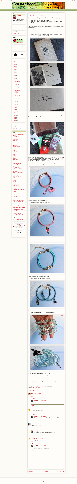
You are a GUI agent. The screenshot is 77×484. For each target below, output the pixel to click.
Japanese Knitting (16, 136)
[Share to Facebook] (50, 386)
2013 (15, 109)
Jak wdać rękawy (16, 197)
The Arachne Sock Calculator (18, 168)
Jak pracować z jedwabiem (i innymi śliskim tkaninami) (18, 205)
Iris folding (14, 180)
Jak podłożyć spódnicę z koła (18, 201)
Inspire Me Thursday (16, 146)
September (17, 86)
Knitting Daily (15, 140)
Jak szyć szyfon (15, 196)
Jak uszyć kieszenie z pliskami (18, 209)
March (16, 104)
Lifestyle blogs (15, 184)
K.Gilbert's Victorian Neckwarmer (18, 177)
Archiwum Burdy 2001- (17, 215)
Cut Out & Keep (15, 151)
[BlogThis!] (48, 386)
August (16, 87)
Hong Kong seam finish (17, 192)
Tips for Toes (15, 169)
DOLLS (36, 9)
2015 (15, 78)
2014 (15, 80)
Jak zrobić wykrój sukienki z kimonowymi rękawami (17, 195)
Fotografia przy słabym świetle (18, 219)
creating (35, 387)
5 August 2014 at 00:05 (42, 445)
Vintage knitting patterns (17, 176)
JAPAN (40, 9)
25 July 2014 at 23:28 (42, 400)
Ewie (62, 159)
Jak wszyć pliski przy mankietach (18, 200)
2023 (15, 66)
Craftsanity (15, 149)
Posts (15, 126)
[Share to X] (49, 386)
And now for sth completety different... (17, 91)
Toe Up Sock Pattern (16, 164)
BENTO (50, 9)
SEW (32, 9)
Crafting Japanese (16, 147)
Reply (32, 396)
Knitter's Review (15, 139)
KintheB (45, 9)
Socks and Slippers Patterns (18, 172)
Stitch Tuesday (15, 145)
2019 (15, 72)
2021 (15, 69)
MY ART (18, 9)
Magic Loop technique (17, 163)
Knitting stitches (15, 159)
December (17, 81)
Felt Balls (14, 181)
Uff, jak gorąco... (18, 95)
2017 (15, 75)
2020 (15, 70)
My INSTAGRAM (16, 33)
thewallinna (33, 409)
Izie (59, 159)
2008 (15, 117)
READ (23, 9)
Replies (33, 398)
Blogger (44, 481)
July (16, 89)
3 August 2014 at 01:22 (40, 438)
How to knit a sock (16, 167)
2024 (15, 64)
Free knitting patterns (16, 175)
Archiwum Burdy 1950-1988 (18, 214)
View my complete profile (17, 22)
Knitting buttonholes (16, 160)
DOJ (54, 9)
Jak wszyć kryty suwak (17, 188)
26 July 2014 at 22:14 (42, 416)
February (16, 106)
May (16, 101)
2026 (15, 61)
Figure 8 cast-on (16, 166)
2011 (15, 112)
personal (39, 387)
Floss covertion (15, 182)
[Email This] (47, 386)
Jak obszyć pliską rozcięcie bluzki (19, 210)
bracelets (32, 387)
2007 (15, 118)
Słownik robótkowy (16, 185)
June (16, 99)
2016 (15, 77)
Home (14, 9)
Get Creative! (15, 153)
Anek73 (32, 393)
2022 (15, 67)
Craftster (14, 150)
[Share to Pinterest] (51, 386)
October (16, 84)
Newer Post (30, 471)
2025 (15, 63)
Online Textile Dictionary (17, 213)
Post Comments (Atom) (49, 474)
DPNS (14, 173)
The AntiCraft (15, 155)
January (16, 107)
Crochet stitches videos (17, 186)
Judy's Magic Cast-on (16, 137)
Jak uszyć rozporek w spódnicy (18, 189)
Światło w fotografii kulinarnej (18, 218)
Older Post (62, 471)
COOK (27, 9)
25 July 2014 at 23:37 (39, 409)
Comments (16, 128)
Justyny (31, 115)
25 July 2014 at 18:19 (37, 393)
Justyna (33, 117)
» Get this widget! (22, 225)
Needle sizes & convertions (17, 162)
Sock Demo (15, 171)
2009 (15, 115)
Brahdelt (35, 400)
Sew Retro (14, 158)
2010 (15, 114)
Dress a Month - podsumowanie (18, 97)
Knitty (14, 154)
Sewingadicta (33, 438)
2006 (15, 120)
